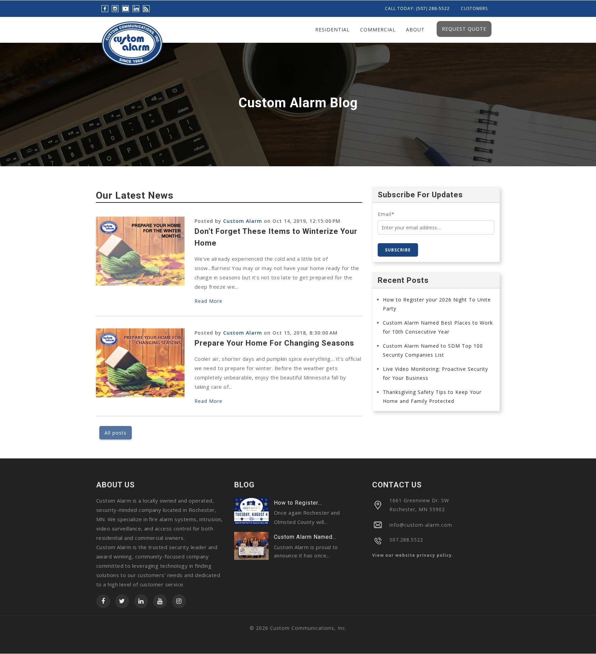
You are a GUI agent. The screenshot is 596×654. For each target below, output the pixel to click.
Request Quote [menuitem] (464, 29)
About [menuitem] (415, 29)
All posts (116, 432)
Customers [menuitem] (474, 9)
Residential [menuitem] (332, 29)
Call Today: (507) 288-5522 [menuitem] (417, 9)
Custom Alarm (242, 221)
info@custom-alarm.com (420, 525)
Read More (208, 301)
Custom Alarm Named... (305, 537)
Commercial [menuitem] (378, 29)
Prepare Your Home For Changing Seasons (274, 343)
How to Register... (298, 502)
